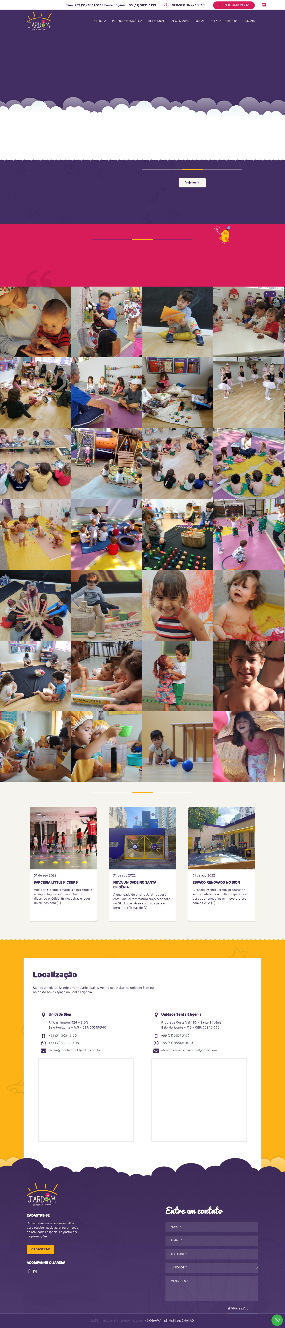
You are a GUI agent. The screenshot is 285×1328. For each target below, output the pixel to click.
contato (249, 21)
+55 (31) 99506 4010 (177, 1043)
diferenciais (156, 21)
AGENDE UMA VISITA (233, 5)
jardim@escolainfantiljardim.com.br (74, 1050)
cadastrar (40, 1249)
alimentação (180, 21)
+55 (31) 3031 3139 (88, 5)
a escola (100, 21)
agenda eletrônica (224, 21)
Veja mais (192, 182)
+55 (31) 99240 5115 (64, 1043)
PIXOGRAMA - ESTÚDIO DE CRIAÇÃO (169, 1320)
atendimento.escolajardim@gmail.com (189, 1050)
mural (199, 21)
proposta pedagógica (127, 21)
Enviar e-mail (237, 1308)
